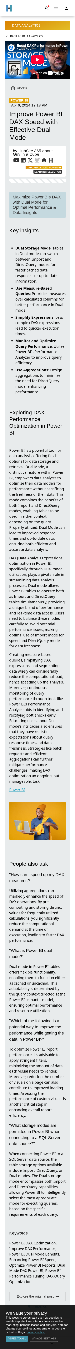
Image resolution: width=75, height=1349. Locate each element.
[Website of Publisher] (44, 161)
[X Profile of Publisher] (30, 161)
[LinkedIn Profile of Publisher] (23, 161)
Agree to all (17, 1338)
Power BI (17, 789)
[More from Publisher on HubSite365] (50, 161)
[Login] (66, 8)
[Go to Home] (9, 8)
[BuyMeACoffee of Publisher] (37, 161)
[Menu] (56, 8)
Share (22, 87)
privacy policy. (36, 1332)
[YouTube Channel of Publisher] (16, 161)
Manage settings (44, 1338)
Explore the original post (35, 1296)
